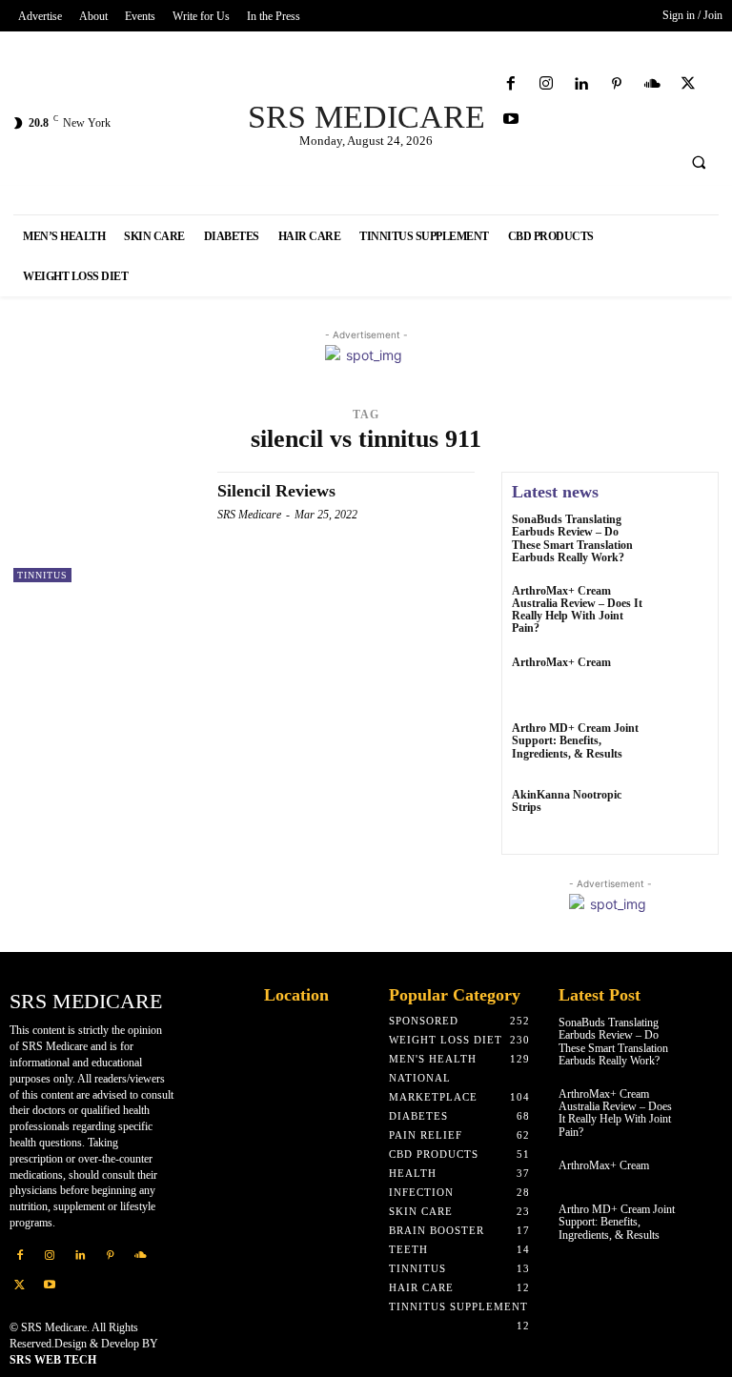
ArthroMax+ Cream (561, 662)
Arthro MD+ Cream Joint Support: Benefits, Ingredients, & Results (575, 740)
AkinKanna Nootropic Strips (566, 801)
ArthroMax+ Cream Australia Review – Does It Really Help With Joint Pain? (577, 610)
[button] (698, 163)
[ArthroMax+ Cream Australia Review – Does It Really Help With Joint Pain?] (682, 611)
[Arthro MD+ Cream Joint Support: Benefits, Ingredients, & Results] (682, 748)
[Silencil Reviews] (105, 527)
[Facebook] (510, 84)
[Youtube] (510, 119)
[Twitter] (688, 84)
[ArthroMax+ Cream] (682, 682)
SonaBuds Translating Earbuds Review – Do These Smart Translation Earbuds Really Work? (572, 538)
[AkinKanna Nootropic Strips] (682, 814)
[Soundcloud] (652, 84)
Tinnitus (42, 575)
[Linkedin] (581, 84)
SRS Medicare (249, 514)
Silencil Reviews (276, 490)
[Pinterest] (617, 84)
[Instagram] (546, 84)
